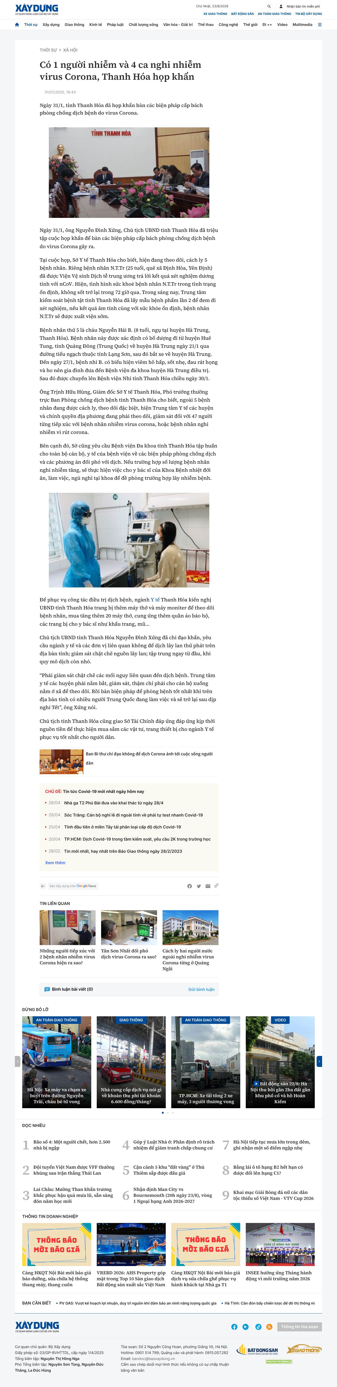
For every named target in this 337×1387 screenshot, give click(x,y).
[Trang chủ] (17, 24)
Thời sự (30, 24)
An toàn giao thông (274, 14)
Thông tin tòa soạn (299, 1326)
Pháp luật (115, 24)
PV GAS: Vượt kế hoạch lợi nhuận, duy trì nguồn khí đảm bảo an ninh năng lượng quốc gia (137, 1303)
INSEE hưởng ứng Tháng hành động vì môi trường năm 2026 (279, 1276)
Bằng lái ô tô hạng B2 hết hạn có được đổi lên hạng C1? (268, 1170)
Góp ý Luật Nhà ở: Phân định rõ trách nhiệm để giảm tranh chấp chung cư (174, 1145)
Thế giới (250, 24)
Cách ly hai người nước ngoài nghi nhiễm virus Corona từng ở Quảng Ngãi (188, 960)
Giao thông (74, 24)
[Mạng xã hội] (258, 1327)
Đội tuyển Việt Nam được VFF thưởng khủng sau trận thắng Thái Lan (74, 1170)
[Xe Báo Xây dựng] (304, 1349)
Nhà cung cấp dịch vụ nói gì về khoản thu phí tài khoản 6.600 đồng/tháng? (131, 1096)
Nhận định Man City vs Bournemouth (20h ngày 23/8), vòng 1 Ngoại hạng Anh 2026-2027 (172, 1195)
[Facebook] (189, 886)
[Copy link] (216, 886)
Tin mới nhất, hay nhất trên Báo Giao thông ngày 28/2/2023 (123, 851)
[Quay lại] (43, 886)
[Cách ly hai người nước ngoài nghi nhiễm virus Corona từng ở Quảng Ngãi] (190, 927)
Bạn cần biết (36, 1303)
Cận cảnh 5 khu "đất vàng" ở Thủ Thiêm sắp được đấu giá (168, 1170)
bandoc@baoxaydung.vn (153, 1358)
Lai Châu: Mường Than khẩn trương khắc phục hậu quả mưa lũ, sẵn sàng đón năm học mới (73, 1195)
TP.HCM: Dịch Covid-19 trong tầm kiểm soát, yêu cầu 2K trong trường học (137, 839)
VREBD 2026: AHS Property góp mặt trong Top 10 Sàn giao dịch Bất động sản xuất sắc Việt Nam (131, 1279)
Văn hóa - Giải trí (178, 24)
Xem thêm (55, 863)
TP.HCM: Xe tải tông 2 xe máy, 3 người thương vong (205, 1099)
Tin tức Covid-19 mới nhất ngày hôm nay (103, 791)
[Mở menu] (320, 24)
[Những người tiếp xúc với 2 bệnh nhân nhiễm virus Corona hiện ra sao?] (68, 927)
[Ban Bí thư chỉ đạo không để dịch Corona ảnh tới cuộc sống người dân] (61, 761)
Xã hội (70, 50)
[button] (163, 1113)
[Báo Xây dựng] (37, 9)
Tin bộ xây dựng (308, 14)
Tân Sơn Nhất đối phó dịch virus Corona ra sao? (129, 954)
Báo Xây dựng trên (63, 886)
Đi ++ (267, 24)
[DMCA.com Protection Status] (279, 1361)
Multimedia (302, 24)
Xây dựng (51, 24)
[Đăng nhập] (281, 6)
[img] (129, 172)
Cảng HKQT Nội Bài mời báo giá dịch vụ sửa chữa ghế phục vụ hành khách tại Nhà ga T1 (205, 1279)
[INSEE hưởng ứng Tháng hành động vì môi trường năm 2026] (280, 1244)
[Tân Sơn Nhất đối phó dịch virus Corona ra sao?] (129, 927)
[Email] (208, 886)
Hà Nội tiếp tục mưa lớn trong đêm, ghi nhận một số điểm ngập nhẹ (271, 1145)
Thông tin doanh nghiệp (50, 1216)
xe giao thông (215, 14)
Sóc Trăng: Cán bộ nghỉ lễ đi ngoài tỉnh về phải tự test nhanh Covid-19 (133, 815)
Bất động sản (242, 14)
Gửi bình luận (201, 989)
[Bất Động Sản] (257, 1350)
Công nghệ (228, 24)
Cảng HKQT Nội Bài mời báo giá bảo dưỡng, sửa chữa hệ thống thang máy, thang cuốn (56, 1279)
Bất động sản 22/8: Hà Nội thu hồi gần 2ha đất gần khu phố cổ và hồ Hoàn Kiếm (280, 1092)
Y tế (155, 599)
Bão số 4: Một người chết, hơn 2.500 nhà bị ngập (71, 1145)
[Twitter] (199, 886)
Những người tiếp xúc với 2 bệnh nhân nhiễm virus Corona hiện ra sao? (67, 957)
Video (282, 24)
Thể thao (206, 24)
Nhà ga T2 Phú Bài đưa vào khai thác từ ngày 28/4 (113, 803)
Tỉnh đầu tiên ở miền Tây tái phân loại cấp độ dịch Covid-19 (122, 827)
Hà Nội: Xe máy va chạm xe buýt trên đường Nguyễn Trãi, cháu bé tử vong (56, 1096)
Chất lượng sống (143, 24)
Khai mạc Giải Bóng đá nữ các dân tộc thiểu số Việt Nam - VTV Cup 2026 (273, 1195)
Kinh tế (95, 24)
